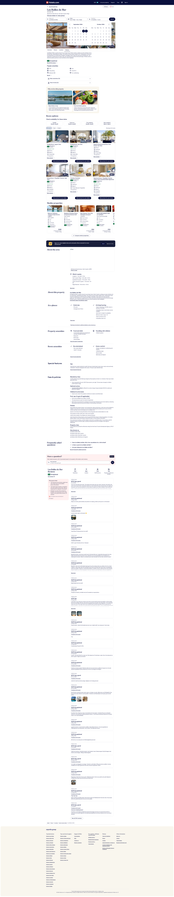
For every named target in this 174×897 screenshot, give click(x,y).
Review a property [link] (78, 842)
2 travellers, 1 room (95, 19)
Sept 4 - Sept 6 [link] (107, 124)
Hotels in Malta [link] (63, 847)
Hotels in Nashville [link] (49, 849)
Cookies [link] (104, 840)
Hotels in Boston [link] (49, 871)
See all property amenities (76, 341)
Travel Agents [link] (91, 843)
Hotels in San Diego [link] (50, 847)
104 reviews (50, 476)
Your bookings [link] (77, 836)
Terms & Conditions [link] (106, 836)
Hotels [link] (48, 822)
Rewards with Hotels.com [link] (121, 842)
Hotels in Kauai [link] (63, 855)
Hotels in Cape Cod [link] (64, 860)
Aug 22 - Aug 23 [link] (54, 124)
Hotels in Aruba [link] (63, 836)
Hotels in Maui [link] (63, 851)
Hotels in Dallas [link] (49, 886)
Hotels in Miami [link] (49, 855)
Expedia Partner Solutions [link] (93, 839)
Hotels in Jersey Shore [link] (64, 849)
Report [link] (51, 498)
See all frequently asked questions (78, 449)
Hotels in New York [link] (50, 838)
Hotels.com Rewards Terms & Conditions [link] (108, 849)
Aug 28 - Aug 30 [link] (89, 124)
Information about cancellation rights (78, 300)
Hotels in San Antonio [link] (50, 868)
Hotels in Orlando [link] (49, 842)
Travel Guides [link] (119, 840)
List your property (104, 2)
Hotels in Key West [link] (50, 875)
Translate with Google (75, 510)
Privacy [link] (103, 838)
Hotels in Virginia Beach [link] (51, 879)
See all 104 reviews (51, 62)
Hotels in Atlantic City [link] (50, 873)
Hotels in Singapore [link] (64, 840)
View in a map (74, 270)
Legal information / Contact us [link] (108, 842)
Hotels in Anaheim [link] (49, 884)
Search (112, 19)
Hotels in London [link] (49, 877)
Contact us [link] (76, 840)
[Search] (112, 462)
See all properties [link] (53, 6)
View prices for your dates (60, 161)
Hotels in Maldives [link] (64, 842)
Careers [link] (117, 838)
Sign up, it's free (110, 243)
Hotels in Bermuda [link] (64, 844)
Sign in (126, 2)
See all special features (75, 369)
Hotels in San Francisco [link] (50, 851)
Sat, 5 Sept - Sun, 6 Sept (76, 19)
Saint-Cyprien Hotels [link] (63, 822)
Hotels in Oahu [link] (63, 857)
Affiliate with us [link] (91, 837)
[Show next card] (114, 219)
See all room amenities (75, 356)
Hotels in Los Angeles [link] (50, 853)
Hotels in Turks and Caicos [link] (65, 838)
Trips (118, 2)
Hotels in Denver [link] (49, 860)
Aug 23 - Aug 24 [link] (72, 124)
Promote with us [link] (91, 841)
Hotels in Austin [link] (49, 864)
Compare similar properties (82, 235)
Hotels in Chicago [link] (49, 840)
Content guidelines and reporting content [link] (107, 845)
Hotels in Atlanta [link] (49, 866)
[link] (111, 7)
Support (113, 2)
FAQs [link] (75, 838)
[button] (72, 31)
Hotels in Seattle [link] (49, 881)
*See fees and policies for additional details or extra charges (82, 325)
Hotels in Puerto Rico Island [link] (65, 853)
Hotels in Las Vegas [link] (50, 836)
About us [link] (118, 836)
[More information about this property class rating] (52, 12)
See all (48, 75)
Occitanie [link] (56, 822)
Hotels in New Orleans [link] (50, 844)
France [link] (52, 822)
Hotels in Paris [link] (49, 857)
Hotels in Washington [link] (50, 862)
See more (72, 288)
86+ (112, 46)
